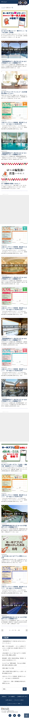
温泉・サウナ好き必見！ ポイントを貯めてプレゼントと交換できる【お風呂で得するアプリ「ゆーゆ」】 (14, 648)
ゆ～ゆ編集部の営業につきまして (10, 183)
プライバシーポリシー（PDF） (14, 703)
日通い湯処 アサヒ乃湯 (8, 668)
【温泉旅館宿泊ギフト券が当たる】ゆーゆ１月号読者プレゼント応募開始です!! (14, 153)
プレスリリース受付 (19, 700)
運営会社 (4, 696)
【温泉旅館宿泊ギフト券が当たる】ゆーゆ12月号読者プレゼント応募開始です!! (14, 278)
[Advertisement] (14, 209)
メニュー (5, 1)
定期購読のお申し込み (22, 696)
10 (18, 630)
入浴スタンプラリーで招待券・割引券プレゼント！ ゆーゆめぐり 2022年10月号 (14, 369)
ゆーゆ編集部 (11, 696)
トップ (3, 7)
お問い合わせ (9, 700)
